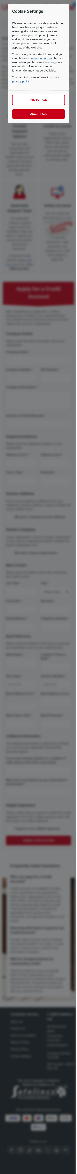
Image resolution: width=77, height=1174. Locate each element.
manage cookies (42, 58)
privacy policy (20, 81)
